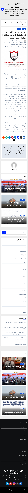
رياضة (25, 283)
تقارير (25, 262)
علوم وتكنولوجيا (22, 294)
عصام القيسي (23, 290)
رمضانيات (24, 280)
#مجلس (13, 44)
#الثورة (19, 42)
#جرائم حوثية (7, 42)
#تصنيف (12, 42)
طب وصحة (24, 287)
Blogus (24, 489)
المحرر (20, 40)
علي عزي (24, 297)
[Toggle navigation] (26, 9)
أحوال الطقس (23, 244)
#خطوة (20, 44)
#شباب (16, 44)
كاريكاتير (24, 301)
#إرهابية (23, 42)
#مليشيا (15, 46)
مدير (18, 189)
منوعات (24, 312)
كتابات (24, 305)
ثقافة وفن (24, 265)
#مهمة (24, 47)
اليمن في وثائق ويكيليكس (20, 258)
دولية (25, 272)
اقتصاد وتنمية (23, 251)
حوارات (24, 269)
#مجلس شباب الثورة (21, 46)
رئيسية (23, 29)
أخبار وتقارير (23, 247)
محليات (19, 29)
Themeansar (14, 491)
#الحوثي (15, 42)
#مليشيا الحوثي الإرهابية (8, 46)
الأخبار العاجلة (23, 254)
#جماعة (24, 44)
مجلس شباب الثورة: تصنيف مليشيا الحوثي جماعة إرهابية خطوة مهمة (14, 35)
